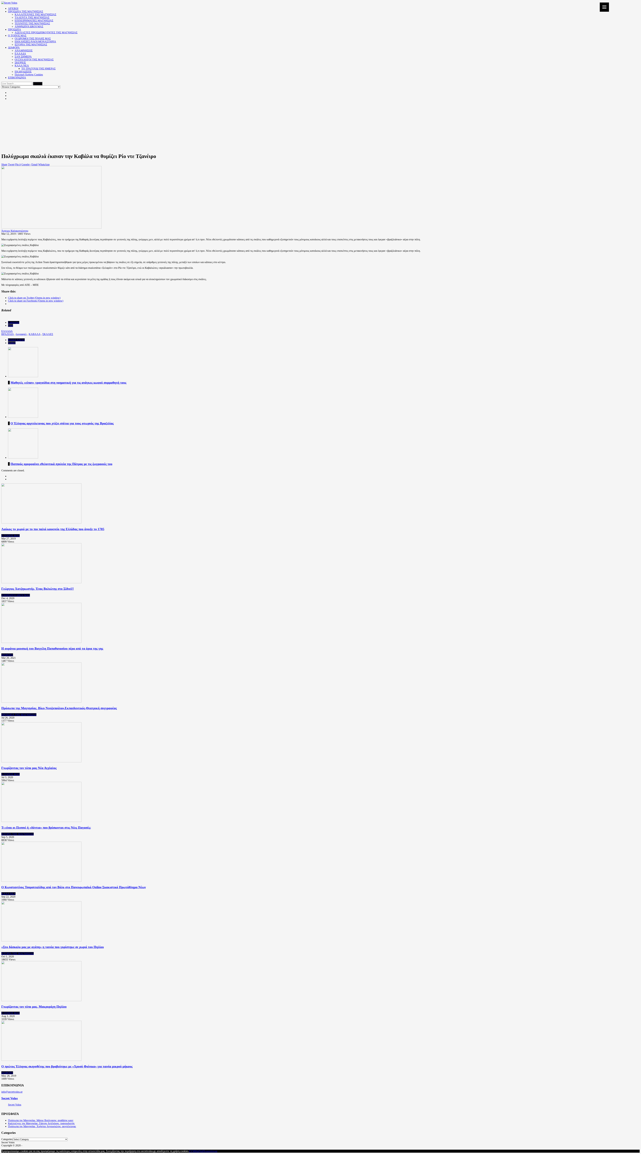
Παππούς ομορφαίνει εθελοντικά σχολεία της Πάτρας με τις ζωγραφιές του (61, 464)
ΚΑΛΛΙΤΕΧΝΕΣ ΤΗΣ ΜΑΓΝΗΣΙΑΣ (35, 14)
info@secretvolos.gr (12, 1091)
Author (12, 342)
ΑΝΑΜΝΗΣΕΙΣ (24, 50)
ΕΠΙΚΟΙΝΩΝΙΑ (17, 77)
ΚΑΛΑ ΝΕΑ (22, 65)
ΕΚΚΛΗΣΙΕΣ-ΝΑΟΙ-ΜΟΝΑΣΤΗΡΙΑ (35, 41)
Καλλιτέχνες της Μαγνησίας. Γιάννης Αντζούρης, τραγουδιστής (41, 1123)
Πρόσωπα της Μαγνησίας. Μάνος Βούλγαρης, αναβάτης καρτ (40, 1120)
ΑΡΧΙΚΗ (13, 8)
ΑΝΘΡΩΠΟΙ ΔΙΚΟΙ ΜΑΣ (29, 26)
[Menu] (604, 7)
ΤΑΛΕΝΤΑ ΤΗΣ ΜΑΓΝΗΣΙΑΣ (32, 17)
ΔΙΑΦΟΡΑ (14, 47)
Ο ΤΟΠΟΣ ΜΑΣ (17, 35)
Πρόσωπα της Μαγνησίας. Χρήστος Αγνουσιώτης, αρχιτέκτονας (42, 1126)
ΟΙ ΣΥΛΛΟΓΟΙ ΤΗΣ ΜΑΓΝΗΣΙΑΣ (34, 59)
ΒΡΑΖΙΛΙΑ (7, 334)
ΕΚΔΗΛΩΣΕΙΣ (23, 71)
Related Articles (16, 339)
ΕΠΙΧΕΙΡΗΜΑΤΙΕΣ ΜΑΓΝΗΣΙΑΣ (34, 20)
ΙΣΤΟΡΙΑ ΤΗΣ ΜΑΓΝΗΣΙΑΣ (31, 44)
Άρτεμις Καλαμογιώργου (14, 230)
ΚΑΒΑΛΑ (34, 334)
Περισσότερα (210, 1151)
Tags (10, 325)
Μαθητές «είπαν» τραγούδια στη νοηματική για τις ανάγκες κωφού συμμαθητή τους (68, 382)
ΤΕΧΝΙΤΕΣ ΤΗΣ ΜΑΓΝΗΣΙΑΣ (32, 23)
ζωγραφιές (21, 334)
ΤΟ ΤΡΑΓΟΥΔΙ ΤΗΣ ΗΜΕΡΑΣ (38, 68)
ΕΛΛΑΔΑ (20, 53)
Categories (13, 322)
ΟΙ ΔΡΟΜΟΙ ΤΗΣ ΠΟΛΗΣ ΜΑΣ (33, 38)
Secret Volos (9, 1098)
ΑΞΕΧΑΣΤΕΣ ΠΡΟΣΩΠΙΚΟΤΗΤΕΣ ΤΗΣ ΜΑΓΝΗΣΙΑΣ (46, 32)
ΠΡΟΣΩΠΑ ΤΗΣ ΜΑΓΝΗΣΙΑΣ (25, 11)
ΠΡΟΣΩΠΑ (14, 29)
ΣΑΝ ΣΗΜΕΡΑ (23, 56)
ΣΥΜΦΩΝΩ (196, 1151)
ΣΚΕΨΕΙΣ (20, 62)
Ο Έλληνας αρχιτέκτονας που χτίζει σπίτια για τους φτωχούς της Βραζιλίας (62, 423)
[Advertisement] (320, 126)
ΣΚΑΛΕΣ (47, 334)
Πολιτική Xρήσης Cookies (29, 74)
